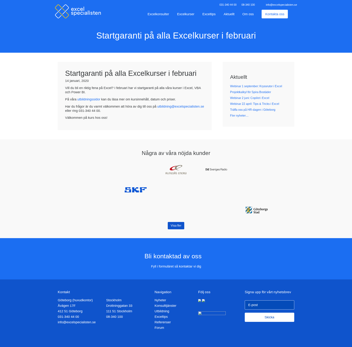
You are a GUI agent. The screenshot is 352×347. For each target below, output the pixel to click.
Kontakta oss (274, 14)
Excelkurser (185, 14)
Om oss (248, 14)
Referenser (163, 322)
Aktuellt (229, 14)
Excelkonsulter (158, 14)
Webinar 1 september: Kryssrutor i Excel (256, 86)
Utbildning (162, 311)
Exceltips (209, 14)
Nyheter (160, 300)
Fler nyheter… (239, 115)
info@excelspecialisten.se (281, 4)
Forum (159, 328)
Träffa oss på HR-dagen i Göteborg (252, 109)
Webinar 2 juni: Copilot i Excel (249, 98)
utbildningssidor (88, 99)
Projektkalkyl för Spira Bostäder (250, 92)
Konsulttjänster (165, 306)
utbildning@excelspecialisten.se (180, 106)
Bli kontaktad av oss (173, 256)
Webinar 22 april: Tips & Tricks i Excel (254, 103)
